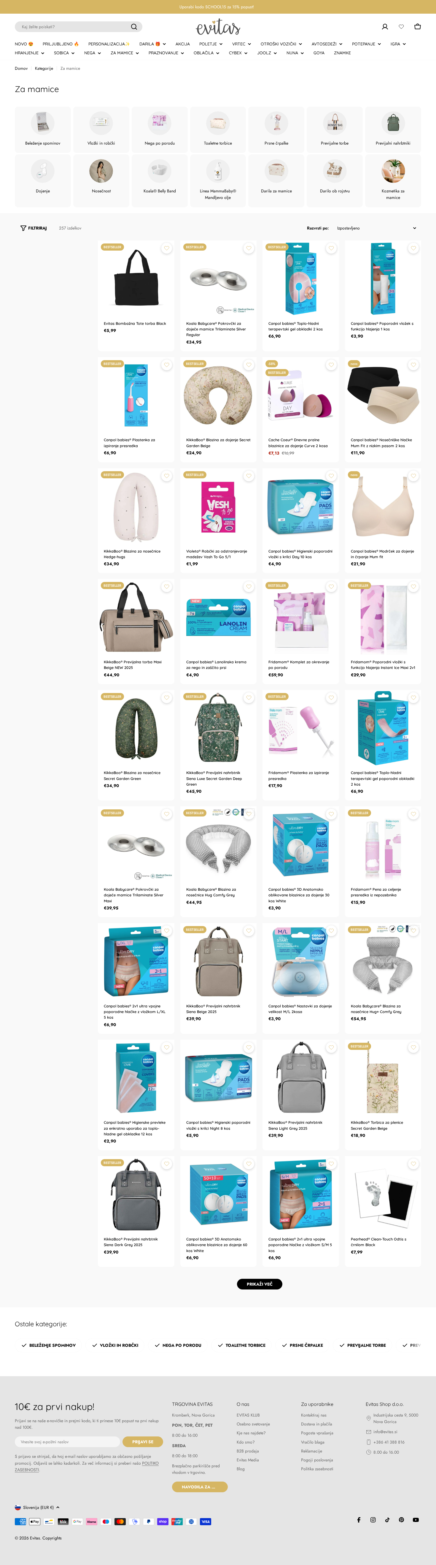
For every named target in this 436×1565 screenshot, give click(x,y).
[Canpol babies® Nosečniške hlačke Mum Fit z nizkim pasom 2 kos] (383, 395)
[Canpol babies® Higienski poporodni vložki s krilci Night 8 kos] (218, 1078)
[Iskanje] (134, 26)
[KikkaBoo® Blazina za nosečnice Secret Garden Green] (136, 728)
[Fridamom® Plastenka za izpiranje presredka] (300, 728)
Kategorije (44, 68)
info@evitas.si (385, 1432)
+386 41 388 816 (389, 1442)
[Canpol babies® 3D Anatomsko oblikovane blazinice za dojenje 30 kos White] (300, 844)
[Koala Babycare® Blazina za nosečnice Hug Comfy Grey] (218, 844)
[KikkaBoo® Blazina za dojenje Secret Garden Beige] (218, 395)
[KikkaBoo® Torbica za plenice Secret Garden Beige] (383, 1078)
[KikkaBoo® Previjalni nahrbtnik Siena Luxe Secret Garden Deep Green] (218, 728)
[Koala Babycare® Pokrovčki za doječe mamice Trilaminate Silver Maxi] (136, 844)
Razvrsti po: (318, 228)
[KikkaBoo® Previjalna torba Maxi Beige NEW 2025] (136, 617)
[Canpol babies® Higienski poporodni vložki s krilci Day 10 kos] (300, 506)
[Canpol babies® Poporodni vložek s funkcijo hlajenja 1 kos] (383, 278)
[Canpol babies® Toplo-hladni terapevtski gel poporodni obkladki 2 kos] (383, 728)
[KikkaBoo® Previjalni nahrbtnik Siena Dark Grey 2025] (136, 1194)
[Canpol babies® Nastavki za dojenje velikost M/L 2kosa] (300, 961)
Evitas (35, 1538)
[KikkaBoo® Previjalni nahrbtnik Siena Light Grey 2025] (300, 1078)
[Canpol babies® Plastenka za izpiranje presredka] (136, 395)
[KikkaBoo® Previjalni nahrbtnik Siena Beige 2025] (218, 961)
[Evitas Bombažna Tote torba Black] (136, 278)
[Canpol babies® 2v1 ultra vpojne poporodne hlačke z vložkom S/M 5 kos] (300, 1194)
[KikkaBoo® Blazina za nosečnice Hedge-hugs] (136, 506)
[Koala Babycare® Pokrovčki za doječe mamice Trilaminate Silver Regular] (218, 278)
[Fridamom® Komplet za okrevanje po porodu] (300, 617)
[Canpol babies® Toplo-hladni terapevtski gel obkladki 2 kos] (300, 278)
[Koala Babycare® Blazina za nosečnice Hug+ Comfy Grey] (383, 961)
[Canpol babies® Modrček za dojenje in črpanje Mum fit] (383, 506)
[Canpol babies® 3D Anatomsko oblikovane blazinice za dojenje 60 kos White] (218, 1194)
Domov (21, 68)
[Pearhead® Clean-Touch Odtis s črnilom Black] (383, 1194)
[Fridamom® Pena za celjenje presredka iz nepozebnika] (383, 844)
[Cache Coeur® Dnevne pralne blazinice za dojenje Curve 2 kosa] (300, 395)
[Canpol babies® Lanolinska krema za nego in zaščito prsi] (218, 617)
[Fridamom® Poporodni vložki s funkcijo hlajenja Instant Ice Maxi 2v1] (383, 617)
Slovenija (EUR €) (38, 1507)
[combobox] (78, 26)
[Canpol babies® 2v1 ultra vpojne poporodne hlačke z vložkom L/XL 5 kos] (136, 961)
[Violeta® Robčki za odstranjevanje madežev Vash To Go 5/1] (218, 506)
